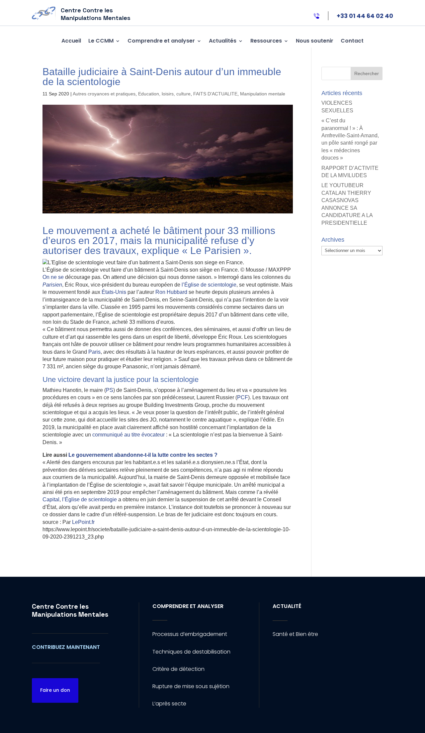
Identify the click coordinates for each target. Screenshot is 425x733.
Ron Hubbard (171, 292)
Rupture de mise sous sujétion (190, 686)
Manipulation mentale (262, 93)
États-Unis (114, 292)
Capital (50, 499)
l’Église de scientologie (208, 285)
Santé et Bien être (295, 634)
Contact (352, 41)
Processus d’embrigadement (189, 634)
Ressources (266, 41)
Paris (94, 352)
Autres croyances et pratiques (104, 93)
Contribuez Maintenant (66, 647)
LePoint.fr (83, 522)
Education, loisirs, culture (164, 93)
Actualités (222, 41)
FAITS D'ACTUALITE (215, 93)
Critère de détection (178, 669)
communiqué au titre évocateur (128, 434)
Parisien (52, 285)
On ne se (53, 277)
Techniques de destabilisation (191, 652)
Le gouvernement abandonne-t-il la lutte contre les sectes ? (142, 455)
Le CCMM (101, 41)
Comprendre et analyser (161, 41)
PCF (242, 397)
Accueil (71, 41)
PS (109, 390)
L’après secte (169, 703)
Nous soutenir (314, 41)
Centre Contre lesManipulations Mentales (70, 610)
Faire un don (55, 690)
